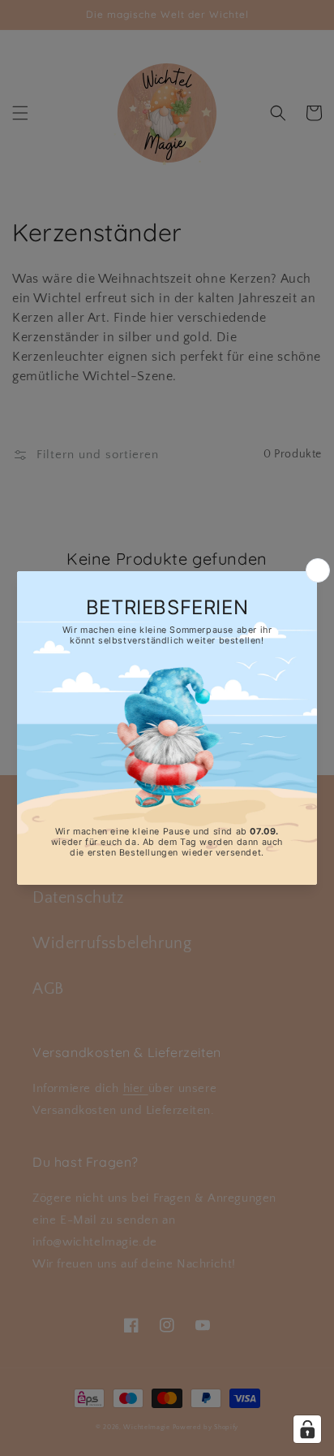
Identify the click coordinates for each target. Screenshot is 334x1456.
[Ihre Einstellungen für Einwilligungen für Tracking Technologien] (307, 1429)
